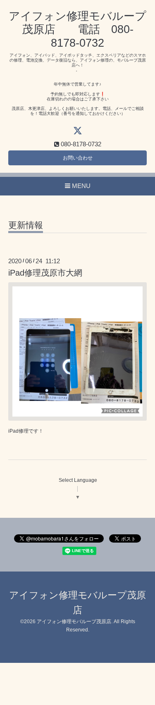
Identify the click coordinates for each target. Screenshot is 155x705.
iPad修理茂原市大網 (45, 272)
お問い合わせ (78, 158)
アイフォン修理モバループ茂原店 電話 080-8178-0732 (77, 29)
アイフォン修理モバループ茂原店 (74, 621)
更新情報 (25, 225)
